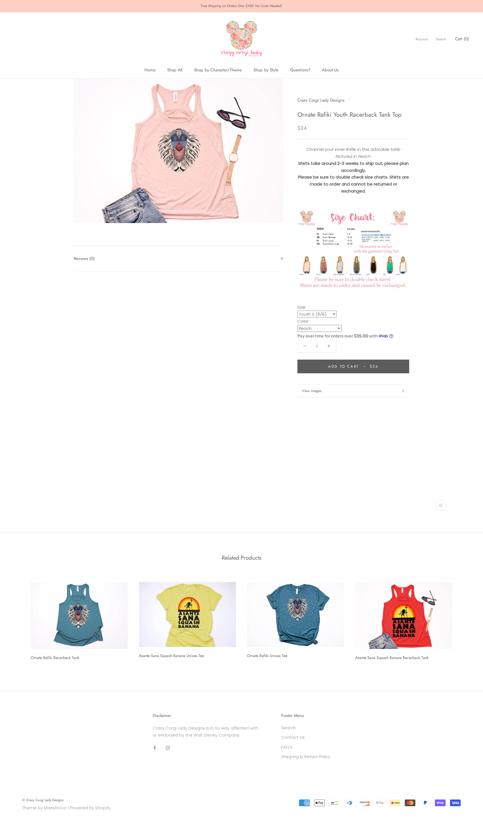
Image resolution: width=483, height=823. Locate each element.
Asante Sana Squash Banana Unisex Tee (171, 655)
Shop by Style (266, 70)
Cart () (462, 39)
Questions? (300, 70)
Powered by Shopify (90, 808)
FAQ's (286, 747)
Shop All (174, 70)
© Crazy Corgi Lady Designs (42, 800)
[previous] (17, 619)
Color (303, 321)
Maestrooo (55, 808)
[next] (465, 619)
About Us (330, 70)
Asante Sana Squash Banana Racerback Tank (391, 657)
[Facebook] (155, 747)
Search (441, 39)
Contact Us (293, 737)
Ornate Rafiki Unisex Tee (267, 655)
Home (150, 70)
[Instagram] (168, 747)
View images (311, 390)
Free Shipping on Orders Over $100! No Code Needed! (241, 5)
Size (301, 307)
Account (421, 39)
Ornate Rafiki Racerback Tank (55, 657)
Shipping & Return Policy (305, 756)
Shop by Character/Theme (218, 70)
